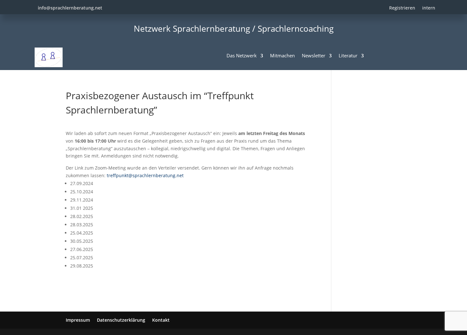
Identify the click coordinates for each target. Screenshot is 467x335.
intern (428, 8)
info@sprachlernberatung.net (70, 8)
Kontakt (161, 320)
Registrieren (402, 8)
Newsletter (313, 55)
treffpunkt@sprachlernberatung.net (145, 175)
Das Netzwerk (242, 55)
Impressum (78, 320)
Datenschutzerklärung (121, 320)
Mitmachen (282, 55)
